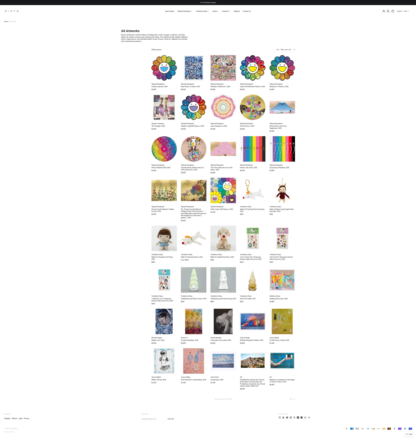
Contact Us (247, 11)
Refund (14, 418)
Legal (20, 418)
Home (6, 21)
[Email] (309, 417)
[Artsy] (280, 417)
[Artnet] (283, 417)
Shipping (7, 418)
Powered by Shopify (9, 431)
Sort (277, 49)
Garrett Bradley (215, 338)
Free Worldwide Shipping (208, 2)
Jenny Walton (274, 338)
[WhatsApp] (305, 417)
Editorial (237, 11)
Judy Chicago (245, 338)
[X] (294, 417)
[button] (388, 11)
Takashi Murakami (157, 84)
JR (241, 377)
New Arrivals (169, 11)
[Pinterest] (287, 417)
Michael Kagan (156, 338)
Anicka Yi (184, 338)
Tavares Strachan (157, 123)
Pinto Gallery (14, 428)
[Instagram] (291, 417)
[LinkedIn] (298, 417)
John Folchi (214, 377)
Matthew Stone (275, 296)
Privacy (26, 418)
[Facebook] (302, 417)
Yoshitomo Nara (245, 206)
